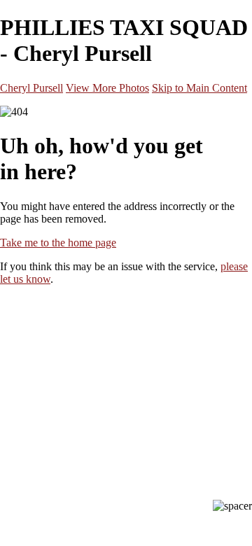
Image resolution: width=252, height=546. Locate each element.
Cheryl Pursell (31, 88)
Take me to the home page (58, 242)
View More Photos (107, 88)
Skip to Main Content (199, 88)
